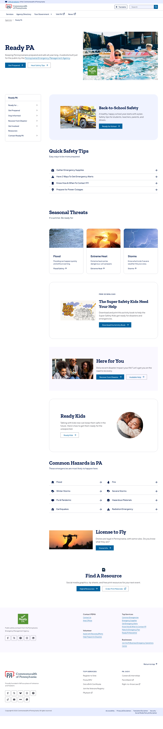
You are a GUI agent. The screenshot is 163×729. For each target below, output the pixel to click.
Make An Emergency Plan (131, 630)
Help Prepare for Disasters (92, 637)
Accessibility (110, 711)
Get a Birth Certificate (92, 684)
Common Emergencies (130, 617)
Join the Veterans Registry (93, 688)
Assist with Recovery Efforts (93, 634)
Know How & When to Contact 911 (134, 627)
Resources (12, 131)
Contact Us (87, 617)
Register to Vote (89, 676)
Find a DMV (87, 680)
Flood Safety (58, 268)
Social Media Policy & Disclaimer (146, 713)
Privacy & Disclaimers (124, 711)
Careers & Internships (131, 676)
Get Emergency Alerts (130, 624)
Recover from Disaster (17, 121)
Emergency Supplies (129, 620)
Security (153, 711)
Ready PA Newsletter (129, 633)
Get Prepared (14, 110)
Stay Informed (14, 116)
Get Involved (13, 126)
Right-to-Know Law (130, 684)
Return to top (149, 664)
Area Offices (87, 620)
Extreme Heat (96, 268)
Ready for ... (13, 105)
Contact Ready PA (16, 136)
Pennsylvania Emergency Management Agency (47, 58)
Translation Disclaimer (140, 711)
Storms (131, 268)
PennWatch (127, 680)
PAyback (86, 693)
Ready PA (13, 97)
